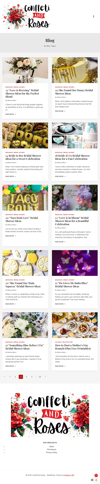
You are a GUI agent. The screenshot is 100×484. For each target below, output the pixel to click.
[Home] (45, 46)
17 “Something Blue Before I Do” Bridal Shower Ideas (24, 346)
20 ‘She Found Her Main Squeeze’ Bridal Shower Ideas (23, 284)
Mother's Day (68, 342)
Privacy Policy (51, 452)
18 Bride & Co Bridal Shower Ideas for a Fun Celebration (72, 157)
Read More (10, 114)
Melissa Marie (11, 100)
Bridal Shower (19, 87)
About (51, 446)
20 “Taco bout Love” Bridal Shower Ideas (21, 219)
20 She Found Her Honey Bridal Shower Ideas (74, 91)
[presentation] (25, 70)
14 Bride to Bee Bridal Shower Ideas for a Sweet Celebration (23, 157)
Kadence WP (69, 475)
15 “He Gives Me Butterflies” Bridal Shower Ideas (71, 284)
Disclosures (51, 449)
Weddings (9, 87)
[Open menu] (95, 16)
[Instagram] (92, 480)
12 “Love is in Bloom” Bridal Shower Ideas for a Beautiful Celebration (72, 221)
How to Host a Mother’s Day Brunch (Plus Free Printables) (73, 346)
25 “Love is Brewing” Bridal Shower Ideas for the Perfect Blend (22, 93)
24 (40, 377)
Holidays (58, 342)
